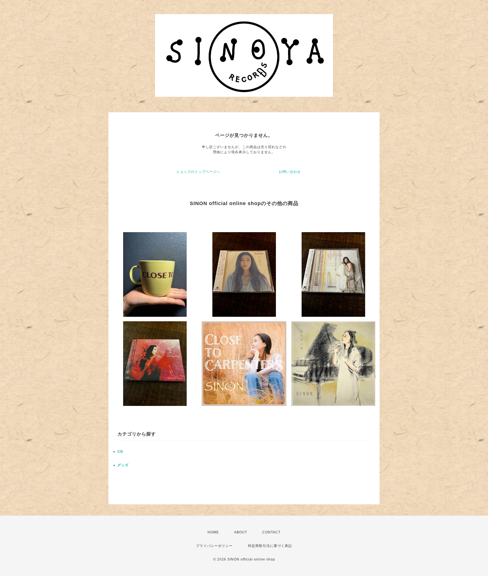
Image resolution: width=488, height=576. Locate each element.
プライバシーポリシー (214, 546)
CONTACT (271, 532)
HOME (213, 532)
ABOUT (240, 532)
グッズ (122, 465)
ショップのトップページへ (198, 172)
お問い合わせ (290, 172)
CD (120, 452)
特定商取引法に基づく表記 (270, 546)
